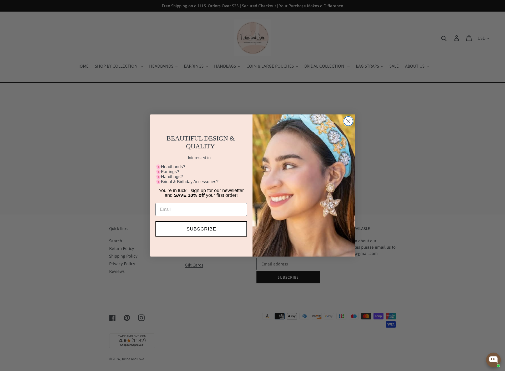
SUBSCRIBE (201, 229)
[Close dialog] (348, 121)
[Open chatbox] (493, 360)
